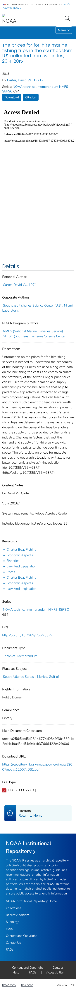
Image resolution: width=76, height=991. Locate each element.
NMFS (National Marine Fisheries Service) (33, 331)
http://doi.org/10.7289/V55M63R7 (27, 635)
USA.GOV (27, 985)
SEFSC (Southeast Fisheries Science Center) (34, 336)
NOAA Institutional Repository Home (31, 901)
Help (9, 929)
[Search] (68, 18)
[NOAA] (9, 19)
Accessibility (55, 972)
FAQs (9, 949)
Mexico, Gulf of (48, 676)
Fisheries (12, 560)
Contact (58, 967)
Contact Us (13, 942)
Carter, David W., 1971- (25, 80)
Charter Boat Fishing (21, 549)
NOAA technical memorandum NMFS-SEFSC (36, 609)
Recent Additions (18, 915)
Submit (11, 922)
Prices (10, 572)
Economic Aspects (19, 555)
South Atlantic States (18, 676)
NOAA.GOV (9, 985)
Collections (13, 908)
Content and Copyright (21, 936)
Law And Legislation (21, 566)
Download (12, 97)
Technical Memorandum (20, 656)
